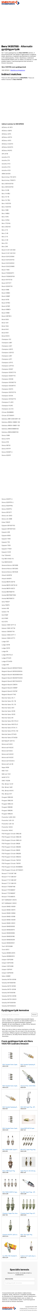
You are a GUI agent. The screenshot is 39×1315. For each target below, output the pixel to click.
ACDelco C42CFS (7, 144)
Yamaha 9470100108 (8, 992)
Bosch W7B (5, 299)
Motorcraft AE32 (7, 751)
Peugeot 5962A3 (7, 814)
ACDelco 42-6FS (7, 127)
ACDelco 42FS (6, 134)
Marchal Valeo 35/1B (8, 711)
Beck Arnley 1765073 (8, 180)
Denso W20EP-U (7, 452)
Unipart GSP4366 (7, 966)
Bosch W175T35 (7, 280)
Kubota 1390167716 (8, 631)
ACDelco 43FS (6, 140)
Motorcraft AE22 (7, 744)
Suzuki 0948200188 (8, 936)
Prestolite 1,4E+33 (8, 820)
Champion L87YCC (8, 366)
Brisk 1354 (5, 326)
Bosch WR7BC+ (7, 316)
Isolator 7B (5, 612)
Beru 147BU (5, 220)
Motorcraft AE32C (8, 754)
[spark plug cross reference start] (19, 3)
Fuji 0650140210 (7, 562)
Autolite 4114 (6, 167)
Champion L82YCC (8, 352)
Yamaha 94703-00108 (9, 996)
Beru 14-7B (5, 197)
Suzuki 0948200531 (8, 943)
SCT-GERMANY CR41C (9, 900)
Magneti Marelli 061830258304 (12, 671)
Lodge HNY (5, 665)
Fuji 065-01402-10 (8, 559)
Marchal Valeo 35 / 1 (8, 698)
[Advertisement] (19, 24)
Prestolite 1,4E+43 (8, 824)
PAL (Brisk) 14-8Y (7, 784)
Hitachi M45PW (7, 575)
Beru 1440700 (6, 207)
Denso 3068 (6, 435)
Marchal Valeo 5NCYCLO (10, 724)
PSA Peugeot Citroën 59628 (11, 843)
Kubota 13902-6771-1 (9, 635)
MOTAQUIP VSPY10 (8, 741)
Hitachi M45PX (7, 578)
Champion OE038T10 (9, 386)
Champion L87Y (7, 359)
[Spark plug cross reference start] (9, 1308)
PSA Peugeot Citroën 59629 (11, 850)
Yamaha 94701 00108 (9, 986)
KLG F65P (5, 615)
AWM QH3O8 (6, 174)
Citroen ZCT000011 (8, 415)
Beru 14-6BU (6, 193)
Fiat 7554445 (6, 555)
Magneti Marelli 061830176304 (12, 668)
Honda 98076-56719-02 (9, 585)
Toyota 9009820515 (8, 956)
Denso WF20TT (7, 512)
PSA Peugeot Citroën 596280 (11, 847)
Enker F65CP (6, 522)
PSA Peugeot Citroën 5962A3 (11, 857)
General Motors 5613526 (10, 572)
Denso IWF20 (6, 445)
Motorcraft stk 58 (7, 764)
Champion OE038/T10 (9, 382)
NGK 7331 (5, 771)
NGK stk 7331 (6, 774)
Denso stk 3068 (7, 519)
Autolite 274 (6, 160)
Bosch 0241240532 (8, 263)
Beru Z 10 (5, 230)
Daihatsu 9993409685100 (10, 429)
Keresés (34, 1014)
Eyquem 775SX (7, 549)
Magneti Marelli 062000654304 (12, 674)
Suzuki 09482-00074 (8, 910)
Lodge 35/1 (5, 641)
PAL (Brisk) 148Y (7, 787)
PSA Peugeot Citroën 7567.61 (11, 860)
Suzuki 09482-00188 (8, 916)
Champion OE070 (7, 389)
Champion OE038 (7, 379)
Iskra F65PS (6, 605)
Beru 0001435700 (7, 184)
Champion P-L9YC (8, 402)
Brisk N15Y (5, 333)
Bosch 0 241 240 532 (8, 253)
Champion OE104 (7, 396)
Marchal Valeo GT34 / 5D (10, 731)
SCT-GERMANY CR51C (9, 903)
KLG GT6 (5, 621)
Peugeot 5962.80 (7, 797)
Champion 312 (6, 339)
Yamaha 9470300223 (9, 1006)
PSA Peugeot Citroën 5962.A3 (11, 840)
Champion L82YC (7, 349)
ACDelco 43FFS (7, 137)
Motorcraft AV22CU (8, 761)
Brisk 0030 (5, 319)
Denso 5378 (6, 439)
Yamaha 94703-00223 (9, 999)
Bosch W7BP (6, 306)
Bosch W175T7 (6, 283)
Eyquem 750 (6, 542)
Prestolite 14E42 (7, 830)
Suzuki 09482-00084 (8, 913)
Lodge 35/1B (6, 645)
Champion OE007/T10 (9, 372)
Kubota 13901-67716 (8, 628)
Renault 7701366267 (8, 893)
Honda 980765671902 (9, 595)
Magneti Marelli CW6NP (9, 688)
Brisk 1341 (5, 323)
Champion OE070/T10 (9, 392)
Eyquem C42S (6, 552)
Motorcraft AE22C (8, 747)
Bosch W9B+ (6, 313)
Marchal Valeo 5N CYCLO (10, 721)
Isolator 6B (5, 608)
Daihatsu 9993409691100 (10, 432)
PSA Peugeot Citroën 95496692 (12, 867)
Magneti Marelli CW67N (9, 684)
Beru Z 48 (5, 233)
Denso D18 (5, 442)
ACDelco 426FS (7, 130)
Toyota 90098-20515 (8, 953)
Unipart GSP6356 (7, 973)
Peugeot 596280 (7, 807)
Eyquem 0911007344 (8, 529)
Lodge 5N (5, 651)
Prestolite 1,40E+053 (8, 817)
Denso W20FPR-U (7, 502)
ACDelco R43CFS (7, 147)
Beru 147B (5, 217)
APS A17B (5, 154)
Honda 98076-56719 (8, 582)
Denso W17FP (6, 449)
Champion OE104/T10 (9, 399)
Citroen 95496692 (8, 412)
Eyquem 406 (6, 532)
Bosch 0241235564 (8, 256)
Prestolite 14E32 (7, 827)
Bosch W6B (5, 290)
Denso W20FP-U (7, 499)
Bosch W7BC (6, 303)
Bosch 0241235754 (8, 260)
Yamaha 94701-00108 (9, 989)
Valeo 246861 (6, 976)
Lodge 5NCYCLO (7, 655)
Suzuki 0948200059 (8, 926)
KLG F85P (5, 618)
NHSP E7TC (5, 777)
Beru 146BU (5, 213)
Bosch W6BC (6, 293)
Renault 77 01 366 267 (9, 880)
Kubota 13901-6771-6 (9, 625)
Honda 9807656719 (8, 592)
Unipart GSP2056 (7, 959)
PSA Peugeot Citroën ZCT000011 (12, 870)
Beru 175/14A (6, 223)
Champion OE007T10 (8, 376)
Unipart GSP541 (7, 969)
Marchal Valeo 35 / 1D (9, 704)
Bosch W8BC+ (6, 309)
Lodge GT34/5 (6, 658)
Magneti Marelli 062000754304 (12, 678)
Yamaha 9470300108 (9, 1002)
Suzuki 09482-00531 (8, 923)
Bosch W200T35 (7, 286)
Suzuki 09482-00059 (8, 906)
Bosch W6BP (6, 296)
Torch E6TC (5, 949)
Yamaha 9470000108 (8, 983)
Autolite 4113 (6, 164)
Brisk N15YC (6, 336)
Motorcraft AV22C (8, 757)
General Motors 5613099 (10, 565)
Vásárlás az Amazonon (17, 70)
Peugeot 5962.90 (7, 800)
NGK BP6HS (6, 70)
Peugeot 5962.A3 (7, 804)
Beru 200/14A (6, 227)
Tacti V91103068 (7, 946)
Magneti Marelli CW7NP (9, 691)
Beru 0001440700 (7, 187)
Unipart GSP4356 (7, 963)
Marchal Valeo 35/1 (8, 708)
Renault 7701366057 (8, 890)
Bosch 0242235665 (8, 266)
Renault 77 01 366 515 (9, 883)
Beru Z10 (4, 243)
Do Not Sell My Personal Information (28, 1310)
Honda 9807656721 (8, 598)
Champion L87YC (7, 362)
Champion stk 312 (7, 409)
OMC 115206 (6, 780)
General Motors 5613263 (10, 568)
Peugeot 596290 (7, 810)
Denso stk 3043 (7, 515)
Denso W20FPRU (7, 506)
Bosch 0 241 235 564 (8, 250)
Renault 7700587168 (8, 886)
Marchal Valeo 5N (7, 718)
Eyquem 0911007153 (8, 525)
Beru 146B (5, 210)
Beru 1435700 (6, 203)
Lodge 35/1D (6, 648)
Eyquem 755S (6, 545)
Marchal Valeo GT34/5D (9, 737)
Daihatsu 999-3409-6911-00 (11, 419)
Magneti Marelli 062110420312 (12, 681)
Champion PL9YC (7, 405)
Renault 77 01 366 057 (9, 877)
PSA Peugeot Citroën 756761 (11, 863)
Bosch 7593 (5, 270)
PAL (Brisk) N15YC (8, 790)
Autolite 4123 (6, 170)
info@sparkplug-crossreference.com (28, 1308)
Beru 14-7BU (6, 200)
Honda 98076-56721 (8, 588)
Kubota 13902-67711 (8, 638)
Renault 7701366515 (8, 896)
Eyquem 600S (6, 535)
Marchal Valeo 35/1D (8, 714)
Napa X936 (5, 767)
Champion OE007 (7, 369)
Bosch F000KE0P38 (8, 276)
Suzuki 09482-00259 (8, 920)
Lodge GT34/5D (7, 661)
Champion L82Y (7, 346)
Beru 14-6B (5, 190)
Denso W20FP (6, 455)
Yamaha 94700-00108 (9, 979)
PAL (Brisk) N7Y (7, 794)
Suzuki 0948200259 (8, 940)
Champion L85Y (7, 356)
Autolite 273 (6, 157)
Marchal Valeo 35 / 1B (9, 701)
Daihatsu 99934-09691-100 (11, 425)
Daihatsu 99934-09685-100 (11, 422)
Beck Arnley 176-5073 (9, 177)
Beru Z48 (5, 246)
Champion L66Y (7, 342)
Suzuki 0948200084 (8, 933)
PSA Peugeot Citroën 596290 (11, 853)
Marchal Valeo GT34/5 (9, 734)
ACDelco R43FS (7, 150)
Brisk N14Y (5, 329)
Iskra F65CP (6, 602)
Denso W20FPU (7, 509)
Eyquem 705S (6, 539)
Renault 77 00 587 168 (9, 873)
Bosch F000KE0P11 (8, 273)
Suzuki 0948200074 (8, 930)
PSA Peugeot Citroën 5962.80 (11, 834)
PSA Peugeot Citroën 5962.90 (11, 837)
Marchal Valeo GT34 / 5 (9, 727)
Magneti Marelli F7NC (9, 694)
